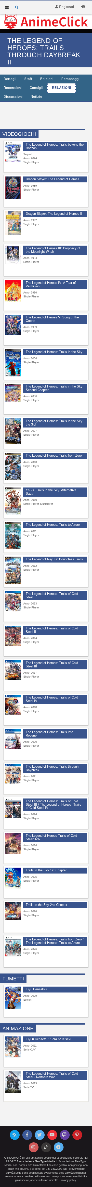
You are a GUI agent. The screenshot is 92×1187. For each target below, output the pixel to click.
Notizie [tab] (36, 96)
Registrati (66, 7)
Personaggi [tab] (70, 79)
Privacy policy (68, 1180)
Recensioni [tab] (13, 88)
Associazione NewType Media (36, 1161)
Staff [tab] (28, 79)
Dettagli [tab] (10, 79)
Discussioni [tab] (13, 96)
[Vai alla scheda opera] (13, 152)
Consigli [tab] (36, 88)
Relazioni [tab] (61, 88)
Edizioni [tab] (46, 79)
